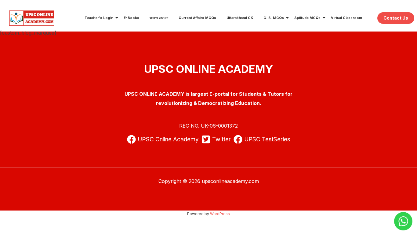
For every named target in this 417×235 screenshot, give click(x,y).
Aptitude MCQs (307, 18)
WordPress (220, 213)
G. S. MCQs (273, 18)
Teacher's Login (99, 18)
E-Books (131, 18)
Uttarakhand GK (240, 18)
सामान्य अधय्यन (159, 18)
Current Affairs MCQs (197, 18)
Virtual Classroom (346, 18)
